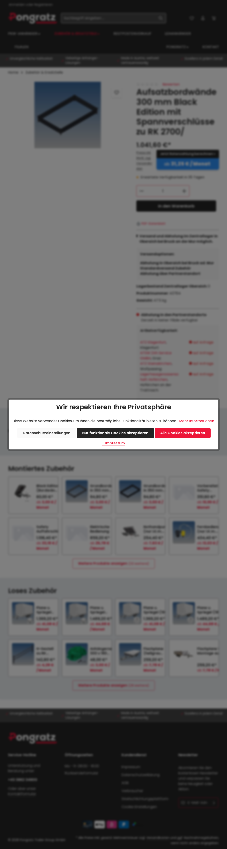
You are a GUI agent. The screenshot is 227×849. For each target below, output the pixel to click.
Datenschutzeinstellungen (46, 432)
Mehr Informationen (196, 421)
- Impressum (113, 443)
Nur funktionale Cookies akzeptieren (115, 432)
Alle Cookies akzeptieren (182, 432)
